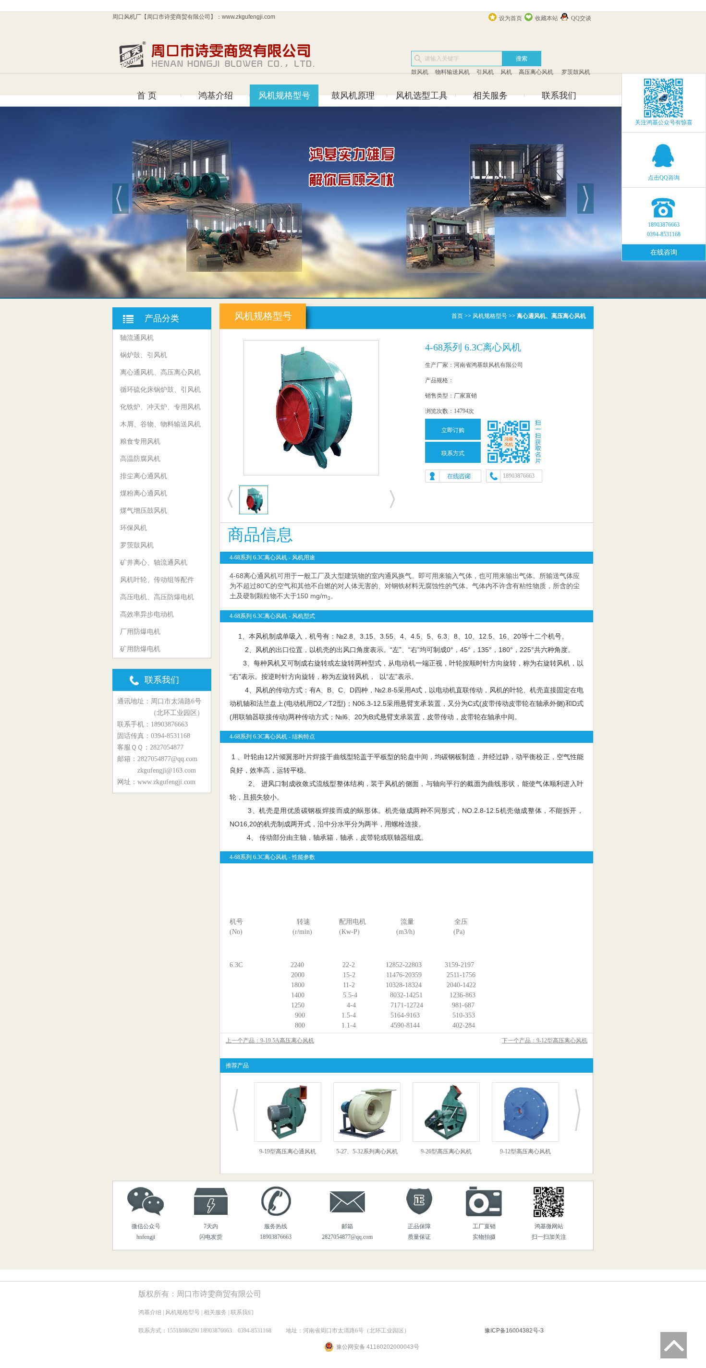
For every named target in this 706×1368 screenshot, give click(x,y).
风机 (506, 72)
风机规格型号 (284, 95)
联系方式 (452, 453)
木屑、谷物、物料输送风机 (160, 424)
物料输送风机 (452, 72)
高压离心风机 (536, 72)
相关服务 (490, 95)
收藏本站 (546, 18)
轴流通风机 (137, 337)
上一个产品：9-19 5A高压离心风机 (270, 1040)
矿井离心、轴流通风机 (153, 562)
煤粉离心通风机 (143, 493)
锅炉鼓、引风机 (143, 355)
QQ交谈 (581, 18)
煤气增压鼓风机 (143, 510)
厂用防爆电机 (140, 631)
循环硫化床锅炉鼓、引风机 (160, 389)
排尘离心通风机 (143, 476)
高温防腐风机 (140, 458)
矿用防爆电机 (140, 649)
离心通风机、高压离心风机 (160, 372)
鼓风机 (419, 72)
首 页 (147, 95)
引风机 (485, 72)
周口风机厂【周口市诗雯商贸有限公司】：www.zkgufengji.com (193, 16)
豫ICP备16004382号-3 (514, 1330)
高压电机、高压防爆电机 (157, 597)
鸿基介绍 (215, 95)
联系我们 (559, 95)
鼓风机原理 (353, 95)
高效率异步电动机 (147, 614)
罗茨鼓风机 (575, 72)
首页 (457, 316)
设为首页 (510, 18)
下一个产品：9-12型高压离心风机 (544, 1040)
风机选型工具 (422, 95)
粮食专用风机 (140, 441)
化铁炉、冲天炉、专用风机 (160, 407)
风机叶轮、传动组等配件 (157, 579)
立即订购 (452, 430)
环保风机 (133, 528)
